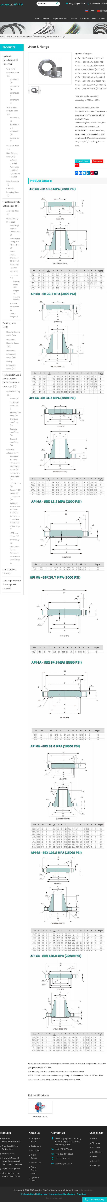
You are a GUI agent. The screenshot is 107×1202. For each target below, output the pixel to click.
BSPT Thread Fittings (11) (14, 468)
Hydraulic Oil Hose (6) (15, 175)
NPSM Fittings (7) (15, 527)
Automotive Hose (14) (14, 168)
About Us (46, 18)
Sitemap (96, 1165)
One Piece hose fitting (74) (14, 422)
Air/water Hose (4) (13, 162)
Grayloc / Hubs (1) (16, 298)
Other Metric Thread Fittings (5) (14, 550)
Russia (91, 11)
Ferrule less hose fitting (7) (14, 405)
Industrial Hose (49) (12, 147)
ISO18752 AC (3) (14, 101)
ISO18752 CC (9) (15, 88)
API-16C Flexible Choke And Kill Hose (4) (15, 256)
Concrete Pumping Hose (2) (12, 192)
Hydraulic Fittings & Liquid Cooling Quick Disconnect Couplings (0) (12, 381)
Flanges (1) (16, 292)
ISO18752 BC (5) (14, 133)
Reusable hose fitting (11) (14, 432)
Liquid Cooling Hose (11, 1169)
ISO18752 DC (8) (14, 81)
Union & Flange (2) (14, 315)
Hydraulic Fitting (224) (13, 393)
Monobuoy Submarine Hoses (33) (11, 354)
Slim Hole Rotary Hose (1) (14, 307)
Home (37, 18)
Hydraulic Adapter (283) (12, 451)
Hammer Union (40, 1117)
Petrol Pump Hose (33, 1170)
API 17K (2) (14, 271)
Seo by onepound (54, 1198)
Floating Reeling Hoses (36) (13, 333)
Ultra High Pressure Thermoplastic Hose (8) (12, 585)
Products (74, 18)
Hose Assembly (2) (12, 183)
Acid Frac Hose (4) (12, 212)
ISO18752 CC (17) (15, 126)
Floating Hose (8, 1154)
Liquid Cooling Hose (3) (9, 572)
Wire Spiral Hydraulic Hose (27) (12, 72)
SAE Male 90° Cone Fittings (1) (15, 560)
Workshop (35, 1151)
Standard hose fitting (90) (14, 442)
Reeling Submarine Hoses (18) (10, 365)
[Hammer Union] (40, 1113)
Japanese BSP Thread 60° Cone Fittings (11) (15, 494)
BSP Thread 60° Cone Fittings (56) (14, 460)
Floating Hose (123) (9, 325)
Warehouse (36, 1163)
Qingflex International (60, 18)
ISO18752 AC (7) (14, 139)
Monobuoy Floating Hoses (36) (12, 343)
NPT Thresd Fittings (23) (14, 534)
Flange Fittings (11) (15, 485)
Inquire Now (82, 161)
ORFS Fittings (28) (15, 541)
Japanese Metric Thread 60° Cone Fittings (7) (15, 507)
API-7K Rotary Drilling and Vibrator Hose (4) (15, 243)
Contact (102, 18)
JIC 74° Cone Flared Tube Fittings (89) (15, 519)
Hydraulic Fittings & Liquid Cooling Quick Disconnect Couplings (12, 1161)
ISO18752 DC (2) (14, 119)
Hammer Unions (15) (16, 284)
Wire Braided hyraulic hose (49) (12, 111)
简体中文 (103, 11)
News (94, 18)
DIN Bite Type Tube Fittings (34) (15, 476)
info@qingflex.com (77, 3)
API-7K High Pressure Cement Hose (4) (15, 230)
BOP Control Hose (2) (14, 266)
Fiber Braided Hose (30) (11, 155)
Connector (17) (14, 277)
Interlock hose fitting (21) (15, 414)
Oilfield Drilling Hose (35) (12, 220)
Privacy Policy (87, 1190)
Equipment (36, 1146)
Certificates (85, 18)
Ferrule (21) (14, 398)
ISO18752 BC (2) (14, 94)
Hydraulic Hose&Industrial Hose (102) (10, 60)
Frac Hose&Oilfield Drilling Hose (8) (11, 204)
